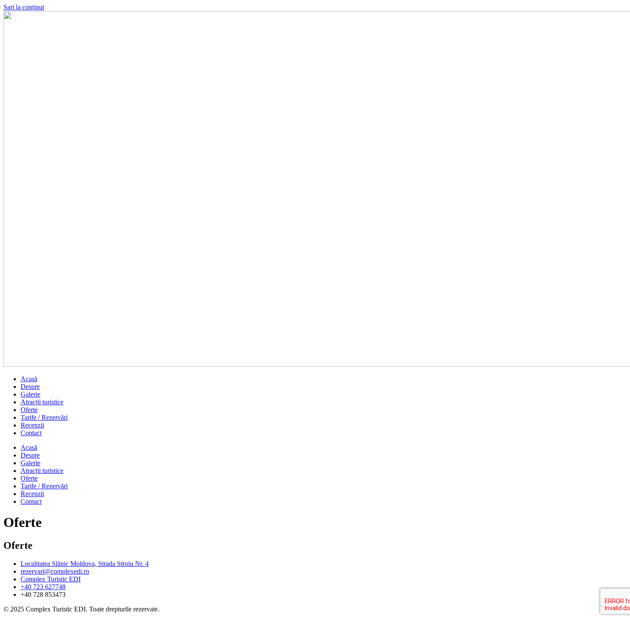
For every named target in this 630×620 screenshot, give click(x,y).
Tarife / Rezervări (44, 417)
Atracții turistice (42, 402)
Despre (30, 386)
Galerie (30, 394)
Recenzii (32, 425)
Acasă (29, 378)
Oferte (29, 409)
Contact (31, 432)
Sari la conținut (23, 7)
